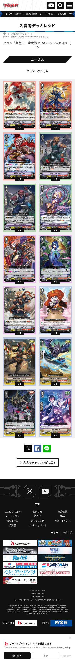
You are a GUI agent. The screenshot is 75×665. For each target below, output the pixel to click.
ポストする (28, 448)
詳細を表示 (66, 656)
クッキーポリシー (37, 597)
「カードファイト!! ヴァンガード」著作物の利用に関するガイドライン (37, 600)
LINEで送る (47, 448)
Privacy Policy (63, 647)
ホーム (4, 33)
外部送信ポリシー (37, 594)
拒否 (45, 655)
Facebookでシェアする (37, 448)
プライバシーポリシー (37, 590)
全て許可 (17, 655)
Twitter (30, 491)
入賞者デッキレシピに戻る (39, 462)
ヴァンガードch (51, 5)
